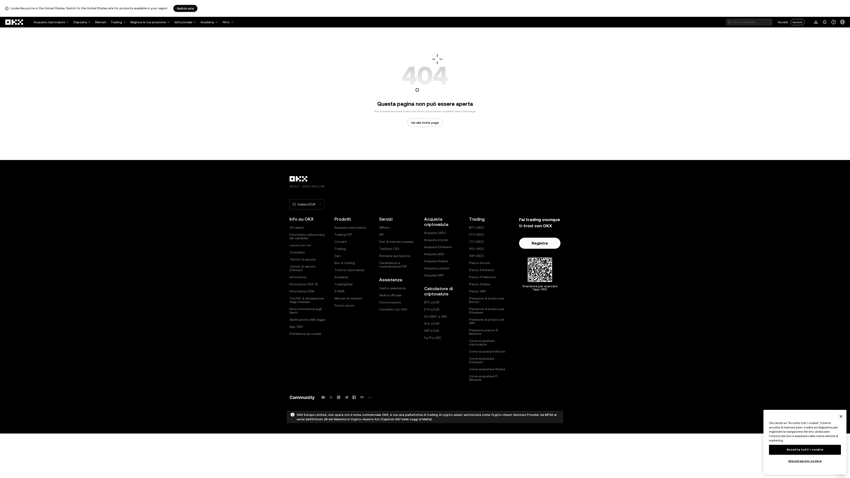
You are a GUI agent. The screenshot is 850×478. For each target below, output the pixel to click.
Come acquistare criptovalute (481, 342)
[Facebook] (354, 397)
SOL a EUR (431, 323)
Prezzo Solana (479, 284)
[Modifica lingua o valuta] (842, 22)
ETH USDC (476, 234)
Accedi (783, 22)
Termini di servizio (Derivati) (303, 268)
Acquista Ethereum (438, 247)
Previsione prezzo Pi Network (483, 331)
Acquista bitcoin (436, 240)
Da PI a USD (432, 337)
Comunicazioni (390, 302)
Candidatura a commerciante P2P (393, 264)
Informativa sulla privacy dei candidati (307, 236)
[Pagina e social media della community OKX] (370, 397)
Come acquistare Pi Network (483, 378)
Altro (226, 22)
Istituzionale (183, 22)
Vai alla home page (425, 122)
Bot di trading (344, 263)
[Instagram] (339, 397)
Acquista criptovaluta (350, 227)
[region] (804, 442)
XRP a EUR (431, 330)
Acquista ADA (434, 254)
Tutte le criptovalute (349, 270)
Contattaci (297, 252)
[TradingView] (362, 397)
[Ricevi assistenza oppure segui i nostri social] (833, 22)
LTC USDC (476, 241)
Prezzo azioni (344, 305)
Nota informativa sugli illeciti (306, 310)
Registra (540, 243)
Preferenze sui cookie (305, 333)
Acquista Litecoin (436, 268)
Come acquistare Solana (487, 369)
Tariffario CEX (389, 249)
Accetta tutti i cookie (805, 449)
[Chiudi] (841, 416)
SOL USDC (476, 249)
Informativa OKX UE (304, 284)
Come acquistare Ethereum (481, 360)
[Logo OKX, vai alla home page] (14, 22)
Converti (340, 241)
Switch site (185, 8)
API (381, 234)
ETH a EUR (431, 309)
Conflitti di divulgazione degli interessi (307, 300)
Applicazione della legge (307, 319)
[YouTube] (323, 397)
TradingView (343, 284)
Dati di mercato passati (396, 241)
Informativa (298, 277)
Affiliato (384, 227)
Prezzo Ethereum (481, 270)
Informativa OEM (302, 291)
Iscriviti (798, 22)
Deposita (80, 22)
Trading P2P (343, 234)
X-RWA (339, 291)
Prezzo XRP (477, 291)
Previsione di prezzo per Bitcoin (486, 300)
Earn (337, 256)
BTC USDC (476, 227)
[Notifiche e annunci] (825, 22)
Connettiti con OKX (393, 309)
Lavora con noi (300, 245)
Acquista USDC (435, 233)
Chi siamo (297, 227)
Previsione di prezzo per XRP (486, 321)
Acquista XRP (434, 275)
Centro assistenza (392, 288)
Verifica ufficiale (390, 295)
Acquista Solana (436, 261)
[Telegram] (346, 397)
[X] (331, 397)
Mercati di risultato (348, 298)
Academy (207, 22)
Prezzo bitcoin (479, 263)
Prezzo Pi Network (482, 277)
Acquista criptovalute (49, 22)
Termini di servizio (303, 259)
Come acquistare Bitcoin (487, 351)
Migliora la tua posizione (148, 22)
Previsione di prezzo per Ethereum (486, 310)
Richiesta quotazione (394, 256)
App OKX (296, 326)
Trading (116, 22)
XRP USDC (476, 256)
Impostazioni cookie (805, 461)
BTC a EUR (431, 302)
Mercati (100, 22)
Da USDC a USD (435, 316)
